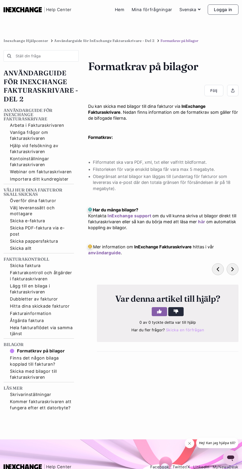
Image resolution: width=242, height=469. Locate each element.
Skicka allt (21, 248)
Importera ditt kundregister (39, 179)
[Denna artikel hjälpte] (159, 311)
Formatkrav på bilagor (41, 350)
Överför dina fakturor (33, 200)
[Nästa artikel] (232, 269)
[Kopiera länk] (232, 90)
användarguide (104, 252)
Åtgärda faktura (27, 320)
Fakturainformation (30, 313)
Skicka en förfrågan (185, 330)
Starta (46, 453)
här (201, 221)
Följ (213, 90)
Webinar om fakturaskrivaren (41, 171)
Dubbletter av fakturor (34, 298)
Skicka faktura (25, 265)
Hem (120, 9)
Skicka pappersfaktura (34, 241)
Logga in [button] (223, 9)
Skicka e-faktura (27, 220)
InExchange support (129, 215)
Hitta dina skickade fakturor (40, 306)
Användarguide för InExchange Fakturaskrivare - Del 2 (104, 40)
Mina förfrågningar (152, 9)
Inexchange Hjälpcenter (26, 40)
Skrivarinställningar (30, 394)
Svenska (187, 9)
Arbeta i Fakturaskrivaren (37, 125)
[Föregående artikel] (218, 269)
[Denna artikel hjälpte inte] (176, 311)
